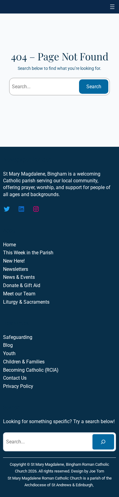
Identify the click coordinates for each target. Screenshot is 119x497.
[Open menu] (112, 6)
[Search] (103, 442)
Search (93, 86)
